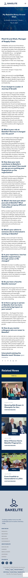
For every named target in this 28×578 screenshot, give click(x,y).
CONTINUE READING (10, 409)
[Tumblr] (10, 360)
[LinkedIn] (13, 360)
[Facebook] (2, 360)
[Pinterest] (8, 360)
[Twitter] (5, 360)
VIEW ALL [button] (14, 375)
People (14, 398)
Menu (25, 3)
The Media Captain (16, 574)
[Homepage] (10, 3)
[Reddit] (16, 360)
